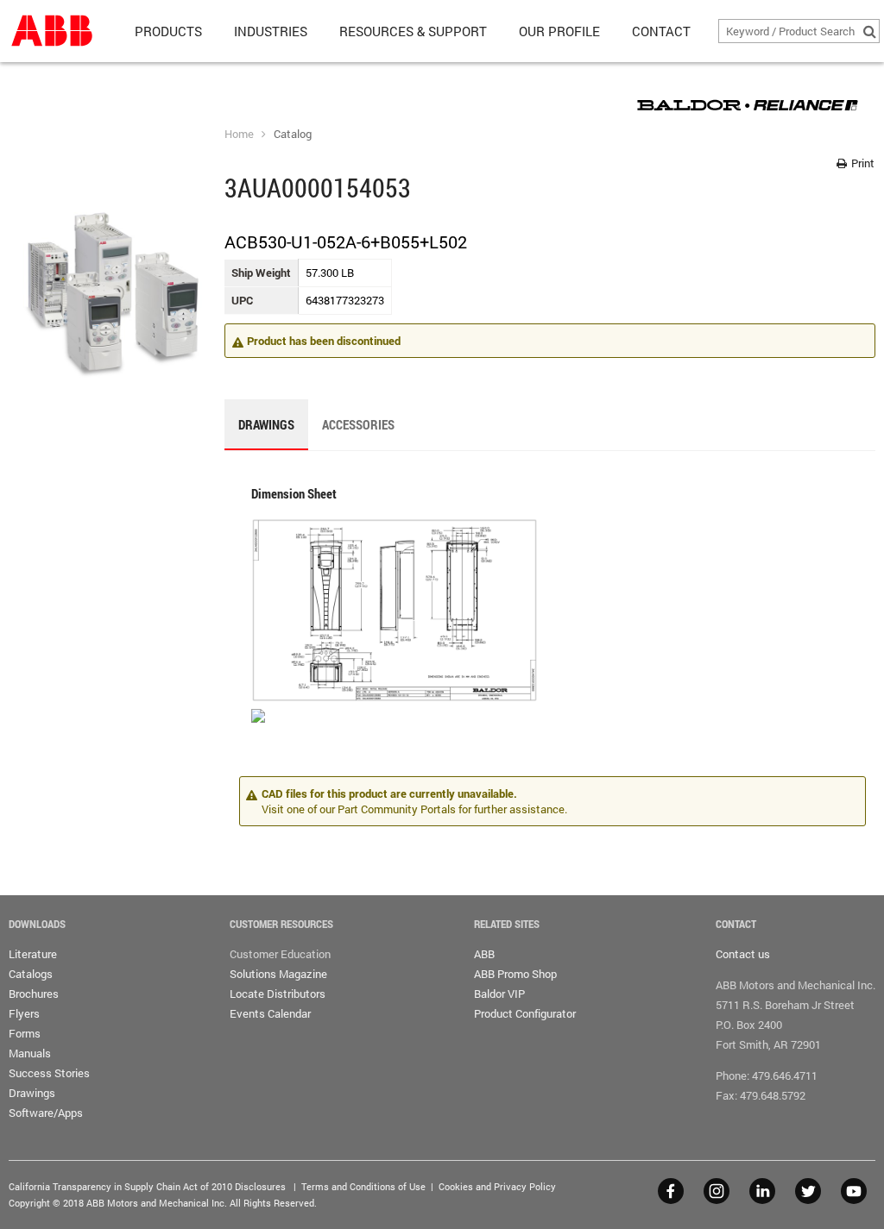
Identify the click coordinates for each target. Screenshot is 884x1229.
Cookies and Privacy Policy (497, 1186)
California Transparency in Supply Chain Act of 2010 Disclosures (147, 1186)
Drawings (32, 1092)
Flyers (24, 1013)
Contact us (743, 954)
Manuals (30, 1053)
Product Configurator (525, 1013)
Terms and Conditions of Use (363, 1186)
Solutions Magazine (278, 973)
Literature (33, 954)
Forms (25, 1033)
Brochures (34, 993)
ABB (484, 954)
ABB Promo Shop (515, 973)
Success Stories (49, 1073)
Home (239, 133)
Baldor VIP (499, 993)
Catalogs (31, 973)
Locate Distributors (277, 993)
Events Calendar (270, 1013)
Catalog (293, 133)
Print (862, 163)
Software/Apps (46, 1112)
